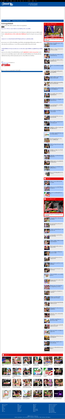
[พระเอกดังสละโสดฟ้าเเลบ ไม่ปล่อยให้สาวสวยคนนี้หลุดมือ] (53, 206)
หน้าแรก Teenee (5, 404)
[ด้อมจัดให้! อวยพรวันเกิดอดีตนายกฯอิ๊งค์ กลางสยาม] (48, 382)
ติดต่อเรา (49, 417)
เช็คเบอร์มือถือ (36, 410)
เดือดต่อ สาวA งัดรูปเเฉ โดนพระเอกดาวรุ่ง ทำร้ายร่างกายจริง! (56, 49)
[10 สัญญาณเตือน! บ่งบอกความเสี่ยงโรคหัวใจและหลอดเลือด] (16, 371)
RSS (46, 417)
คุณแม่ (35, 406)
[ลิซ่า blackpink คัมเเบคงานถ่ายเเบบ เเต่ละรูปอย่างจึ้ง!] (47, 259)
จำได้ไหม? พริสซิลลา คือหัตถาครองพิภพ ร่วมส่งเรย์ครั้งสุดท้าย (56, 241)
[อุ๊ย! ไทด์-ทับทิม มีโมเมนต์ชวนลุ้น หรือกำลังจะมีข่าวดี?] (47, 225)
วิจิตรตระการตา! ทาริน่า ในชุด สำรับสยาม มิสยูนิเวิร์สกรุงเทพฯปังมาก (56, 286)
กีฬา (3, 410)
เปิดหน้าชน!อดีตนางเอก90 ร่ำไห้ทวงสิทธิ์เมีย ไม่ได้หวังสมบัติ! (56, 77)
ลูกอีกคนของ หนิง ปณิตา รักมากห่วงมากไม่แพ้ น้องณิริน (6, 376)
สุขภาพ (4, 411)
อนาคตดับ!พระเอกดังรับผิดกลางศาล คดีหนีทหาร (58, 376)
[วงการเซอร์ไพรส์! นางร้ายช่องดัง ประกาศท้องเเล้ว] (47, 293)
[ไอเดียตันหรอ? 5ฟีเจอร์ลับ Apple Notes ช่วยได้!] (6, 393)
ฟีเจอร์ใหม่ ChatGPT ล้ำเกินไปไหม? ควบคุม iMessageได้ (37, 376)
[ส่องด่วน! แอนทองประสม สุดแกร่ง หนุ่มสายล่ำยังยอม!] (47, 270)
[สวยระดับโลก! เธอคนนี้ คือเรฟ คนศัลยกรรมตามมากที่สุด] (47, 321)
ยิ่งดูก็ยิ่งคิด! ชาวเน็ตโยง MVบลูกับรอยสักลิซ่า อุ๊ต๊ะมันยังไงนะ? (56, 128)
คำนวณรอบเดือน (52, 410)
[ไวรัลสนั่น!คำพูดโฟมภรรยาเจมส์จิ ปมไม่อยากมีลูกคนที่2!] (16, 360)
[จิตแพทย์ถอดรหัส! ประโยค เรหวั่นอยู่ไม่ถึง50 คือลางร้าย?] (6, 382)
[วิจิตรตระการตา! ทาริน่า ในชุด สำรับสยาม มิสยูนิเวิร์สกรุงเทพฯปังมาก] (47, 287)
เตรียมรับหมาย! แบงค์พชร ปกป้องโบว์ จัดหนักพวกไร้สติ (27, 387)
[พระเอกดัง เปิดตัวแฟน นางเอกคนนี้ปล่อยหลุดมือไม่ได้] (27, 393)
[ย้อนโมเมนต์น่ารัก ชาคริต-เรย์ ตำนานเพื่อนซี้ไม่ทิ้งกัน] (47, 310)
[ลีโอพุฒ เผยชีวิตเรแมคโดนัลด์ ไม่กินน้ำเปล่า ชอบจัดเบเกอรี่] (47, 123)
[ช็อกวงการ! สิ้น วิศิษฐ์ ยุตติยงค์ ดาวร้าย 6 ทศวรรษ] (47, 174)
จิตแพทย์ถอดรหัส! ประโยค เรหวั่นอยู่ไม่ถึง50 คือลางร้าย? (6, 387)
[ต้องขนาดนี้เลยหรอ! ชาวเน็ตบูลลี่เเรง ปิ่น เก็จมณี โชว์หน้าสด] (47, 101)
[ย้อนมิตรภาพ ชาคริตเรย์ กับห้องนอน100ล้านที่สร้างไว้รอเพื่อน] (47, 298)
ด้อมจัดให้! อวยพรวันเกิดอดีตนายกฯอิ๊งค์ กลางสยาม (48, 387)
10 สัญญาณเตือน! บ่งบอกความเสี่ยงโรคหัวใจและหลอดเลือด (16, 376)
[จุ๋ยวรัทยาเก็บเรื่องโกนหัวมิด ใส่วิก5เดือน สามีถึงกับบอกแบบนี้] (47, 304)
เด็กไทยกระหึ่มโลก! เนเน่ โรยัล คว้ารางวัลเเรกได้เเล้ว (56, 111)
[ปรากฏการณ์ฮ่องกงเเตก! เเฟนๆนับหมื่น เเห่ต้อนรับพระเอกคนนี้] (47, 326)
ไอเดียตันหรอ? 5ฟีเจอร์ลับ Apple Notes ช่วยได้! (6, 398)
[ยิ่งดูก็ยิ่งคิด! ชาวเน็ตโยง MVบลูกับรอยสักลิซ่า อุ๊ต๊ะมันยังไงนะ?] (47, 129)
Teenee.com (36, 416)
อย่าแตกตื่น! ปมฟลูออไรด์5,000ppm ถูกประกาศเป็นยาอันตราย (56, 134)
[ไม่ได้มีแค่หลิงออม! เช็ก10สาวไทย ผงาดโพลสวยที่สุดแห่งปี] (47, 338)
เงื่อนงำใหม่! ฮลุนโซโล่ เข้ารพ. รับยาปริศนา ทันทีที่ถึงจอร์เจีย (56, 139)
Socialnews (20, 405)
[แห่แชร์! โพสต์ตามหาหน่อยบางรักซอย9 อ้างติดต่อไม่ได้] (16, 382)
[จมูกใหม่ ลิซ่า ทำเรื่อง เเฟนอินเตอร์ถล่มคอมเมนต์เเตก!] (47, 315)
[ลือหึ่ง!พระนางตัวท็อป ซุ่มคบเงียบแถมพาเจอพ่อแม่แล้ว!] (37, 382)
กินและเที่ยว (20, 410)
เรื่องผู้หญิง (20, 411)
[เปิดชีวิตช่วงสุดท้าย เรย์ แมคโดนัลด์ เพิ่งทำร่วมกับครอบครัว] (47, 163)
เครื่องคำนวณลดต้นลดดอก (53, 404)
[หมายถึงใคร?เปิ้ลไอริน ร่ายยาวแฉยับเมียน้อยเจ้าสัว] (37, 360)
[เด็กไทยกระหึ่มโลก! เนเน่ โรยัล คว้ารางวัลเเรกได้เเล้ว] (47, 112)
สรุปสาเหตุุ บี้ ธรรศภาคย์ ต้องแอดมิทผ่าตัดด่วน (48, 365)
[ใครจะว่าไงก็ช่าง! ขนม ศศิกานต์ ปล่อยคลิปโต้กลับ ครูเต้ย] (16, 393)
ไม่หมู (35, 405)
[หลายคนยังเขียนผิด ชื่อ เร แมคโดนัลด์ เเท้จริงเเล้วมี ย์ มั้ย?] (47, 106)
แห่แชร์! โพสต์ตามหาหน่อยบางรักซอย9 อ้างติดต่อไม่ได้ (16, 387)
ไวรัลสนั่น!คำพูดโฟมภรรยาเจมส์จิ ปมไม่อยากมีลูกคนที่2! (16, 365)
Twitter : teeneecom (42, 417)
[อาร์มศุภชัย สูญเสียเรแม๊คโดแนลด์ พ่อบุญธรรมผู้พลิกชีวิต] (47, 73)
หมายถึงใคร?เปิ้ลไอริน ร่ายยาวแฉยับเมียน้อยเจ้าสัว (37, 365)
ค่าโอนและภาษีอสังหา (53, 405)
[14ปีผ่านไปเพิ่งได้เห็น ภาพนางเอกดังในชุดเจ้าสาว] (47, 276)
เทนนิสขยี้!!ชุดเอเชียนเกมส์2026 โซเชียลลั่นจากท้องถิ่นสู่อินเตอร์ (56, 89)
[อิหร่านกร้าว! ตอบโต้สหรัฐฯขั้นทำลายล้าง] (47, 194)
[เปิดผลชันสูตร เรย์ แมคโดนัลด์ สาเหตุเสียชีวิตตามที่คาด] (47, 168)
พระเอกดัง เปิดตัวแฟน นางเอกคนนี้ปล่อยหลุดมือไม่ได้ (27, 398)
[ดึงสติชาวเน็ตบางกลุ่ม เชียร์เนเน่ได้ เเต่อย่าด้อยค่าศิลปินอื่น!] (53, 31)
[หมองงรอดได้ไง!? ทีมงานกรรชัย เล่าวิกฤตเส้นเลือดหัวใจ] (47, 95)
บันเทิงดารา (4, 405)
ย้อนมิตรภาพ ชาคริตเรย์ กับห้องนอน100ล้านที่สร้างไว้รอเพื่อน (55, 297)
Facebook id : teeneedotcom (34, 417)
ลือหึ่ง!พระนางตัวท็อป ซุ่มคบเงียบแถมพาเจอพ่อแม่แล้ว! (37, 387)
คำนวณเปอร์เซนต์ (52, 406)
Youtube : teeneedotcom (18, 417)
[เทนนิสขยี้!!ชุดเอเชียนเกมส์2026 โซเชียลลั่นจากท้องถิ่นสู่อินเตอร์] (47, 90)
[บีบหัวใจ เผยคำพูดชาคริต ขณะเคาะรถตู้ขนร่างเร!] (47, 146)
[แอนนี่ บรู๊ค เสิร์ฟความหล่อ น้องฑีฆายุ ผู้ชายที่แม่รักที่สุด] (47, 236)
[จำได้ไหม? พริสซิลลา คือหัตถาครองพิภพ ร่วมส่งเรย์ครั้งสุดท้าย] (47, 242)
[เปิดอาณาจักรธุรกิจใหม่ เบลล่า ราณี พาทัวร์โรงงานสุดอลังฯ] (47, 45)
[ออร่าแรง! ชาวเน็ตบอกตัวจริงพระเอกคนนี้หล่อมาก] (47, 349)
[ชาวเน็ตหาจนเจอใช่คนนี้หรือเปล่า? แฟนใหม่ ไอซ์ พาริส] (47, 231)
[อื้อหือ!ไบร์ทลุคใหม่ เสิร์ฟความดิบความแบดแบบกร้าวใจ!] (47, 248)
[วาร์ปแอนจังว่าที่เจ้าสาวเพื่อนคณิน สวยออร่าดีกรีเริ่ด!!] (47, 220)
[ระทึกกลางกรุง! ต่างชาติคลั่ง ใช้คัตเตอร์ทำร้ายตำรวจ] (47, 189)
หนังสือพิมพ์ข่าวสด (12, 62)
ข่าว (3, 406)
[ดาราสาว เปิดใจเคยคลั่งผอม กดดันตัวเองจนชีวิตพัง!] (58, 360)
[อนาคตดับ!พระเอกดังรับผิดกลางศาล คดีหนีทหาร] (58, 371)
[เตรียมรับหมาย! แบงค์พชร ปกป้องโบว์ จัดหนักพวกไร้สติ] (27, 382)
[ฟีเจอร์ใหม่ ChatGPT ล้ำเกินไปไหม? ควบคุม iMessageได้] (37, 371)
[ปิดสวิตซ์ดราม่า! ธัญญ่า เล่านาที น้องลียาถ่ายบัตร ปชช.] (47, 151)
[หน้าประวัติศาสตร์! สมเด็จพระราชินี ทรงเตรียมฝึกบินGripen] (47, 61)
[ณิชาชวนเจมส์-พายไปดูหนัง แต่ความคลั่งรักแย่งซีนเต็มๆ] (47, 343)
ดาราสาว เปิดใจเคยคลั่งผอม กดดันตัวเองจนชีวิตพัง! (58, 365)
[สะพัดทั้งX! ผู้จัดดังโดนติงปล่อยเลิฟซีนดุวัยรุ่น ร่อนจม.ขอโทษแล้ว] (47, 84)
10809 (11, 20)
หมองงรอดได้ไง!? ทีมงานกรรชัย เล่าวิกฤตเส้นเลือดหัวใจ (56, 94)
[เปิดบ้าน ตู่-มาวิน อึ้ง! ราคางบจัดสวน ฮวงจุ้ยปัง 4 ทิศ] (47, 332)
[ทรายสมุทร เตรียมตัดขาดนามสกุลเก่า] (58, 382)
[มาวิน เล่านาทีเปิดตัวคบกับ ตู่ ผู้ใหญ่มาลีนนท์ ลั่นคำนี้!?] (48, 393)
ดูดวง (35, 411)
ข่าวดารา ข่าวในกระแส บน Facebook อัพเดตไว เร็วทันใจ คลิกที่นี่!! (11, 70)
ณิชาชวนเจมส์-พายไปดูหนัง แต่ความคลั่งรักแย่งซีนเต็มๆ (56, 342)
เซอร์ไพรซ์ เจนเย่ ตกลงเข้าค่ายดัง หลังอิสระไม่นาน (27, 376)
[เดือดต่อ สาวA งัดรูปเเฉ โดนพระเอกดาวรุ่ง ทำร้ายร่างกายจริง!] (47, 50)
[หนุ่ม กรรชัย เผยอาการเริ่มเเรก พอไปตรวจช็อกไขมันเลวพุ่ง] (47, 56)
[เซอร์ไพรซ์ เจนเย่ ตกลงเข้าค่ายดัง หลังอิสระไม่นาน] (27, 371)
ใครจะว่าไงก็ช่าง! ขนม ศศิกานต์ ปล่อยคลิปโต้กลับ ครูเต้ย (16, 398)
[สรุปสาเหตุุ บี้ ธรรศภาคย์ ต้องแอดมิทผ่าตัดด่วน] (48, 360)
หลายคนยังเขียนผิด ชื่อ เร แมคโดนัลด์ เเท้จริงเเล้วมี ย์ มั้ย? (56, 105)
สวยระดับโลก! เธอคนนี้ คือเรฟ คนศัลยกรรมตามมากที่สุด (55, 320)
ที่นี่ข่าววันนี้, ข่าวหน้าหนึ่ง (12, 25)
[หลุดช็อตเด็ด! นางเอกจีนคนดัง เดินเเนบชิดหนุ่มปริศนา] (47, 157)
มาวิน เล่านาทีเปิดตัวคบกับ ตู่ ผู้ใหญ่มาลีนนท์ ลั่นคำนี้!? (48, 398)
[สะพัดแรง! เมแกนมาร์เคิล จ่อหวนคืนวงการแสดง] (47, 183)
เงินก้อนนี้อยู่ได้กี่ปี (52, 411)
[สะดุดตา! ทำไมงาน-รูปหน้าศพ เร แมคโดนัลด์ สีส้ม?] (47, 265)
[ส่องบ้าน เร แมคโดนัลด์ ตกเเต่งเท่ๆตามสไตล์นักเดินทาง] (37, 393)
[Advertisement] (32, 13)
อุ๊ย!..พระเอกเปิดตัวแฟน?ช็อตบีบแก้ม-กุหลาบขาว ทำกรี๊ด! (56, 252)
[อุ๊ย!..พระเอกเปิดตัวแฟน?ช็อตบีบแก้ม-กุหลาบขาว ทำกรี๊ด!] (47, 253)
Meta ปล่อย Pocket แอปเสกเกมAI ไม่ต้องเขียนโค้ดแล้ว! (58, 398)
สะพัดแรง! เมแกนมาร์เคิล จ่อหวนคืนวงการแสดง (27, 365)
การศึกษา (20, 406)
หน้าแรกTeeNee (4, 25)
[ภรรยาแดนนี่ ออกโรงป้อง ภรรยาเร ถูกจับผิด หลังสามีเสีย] (47, 118)
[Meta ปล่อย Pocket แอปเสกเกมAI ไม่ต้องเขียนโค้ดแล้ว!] (58, 393)
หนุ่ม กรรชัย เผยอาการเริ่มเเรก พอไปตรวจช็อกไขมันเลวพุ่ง (56, 55)
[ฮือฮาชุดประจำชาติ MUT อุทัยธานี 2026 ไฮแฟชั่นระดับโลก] (47, 281)
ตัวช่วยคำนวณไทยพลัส (53, 412)
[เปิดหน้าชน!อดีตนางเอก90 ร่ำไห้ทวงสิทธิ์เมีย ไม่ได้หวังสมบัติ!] (47, 78)
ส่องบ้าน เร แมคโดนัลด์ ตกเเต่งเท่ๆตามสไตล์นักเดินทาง (37, 398)
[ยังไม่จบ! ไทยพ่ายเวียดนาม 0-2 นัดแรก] (6, 360)
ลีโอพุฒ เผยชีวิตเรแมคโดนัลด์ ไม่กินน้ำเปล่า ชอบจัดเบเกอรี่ (56, 122)
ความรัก (35, 404)
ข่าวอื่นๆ (17, 25)
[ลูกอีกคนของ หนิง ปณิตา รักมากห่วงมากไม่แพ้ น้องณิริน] (6, 371)
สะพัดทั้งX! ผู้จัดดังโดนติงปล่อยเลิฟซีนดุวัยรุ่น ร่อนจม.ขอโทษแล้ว (56, 83)
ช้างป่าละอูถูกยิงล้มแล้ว (23, 25)
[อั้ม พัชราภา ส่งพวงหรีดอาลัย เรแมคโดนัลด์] (47, 67)
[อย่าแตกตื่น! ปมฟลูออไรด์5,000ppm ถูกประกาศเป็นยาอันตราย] (47, 135)
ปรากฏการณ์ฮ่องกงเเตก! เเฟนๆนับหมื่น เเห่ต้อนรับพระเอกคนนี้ (56, 325)
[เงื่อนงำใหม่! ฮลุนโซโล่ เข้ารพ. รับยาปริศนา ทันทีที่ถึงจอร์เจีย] (47, 140)
